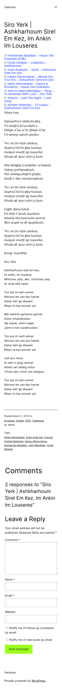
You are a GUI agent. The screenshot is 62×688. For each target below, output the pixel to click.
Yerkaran (10, 7)
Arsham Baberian (13, 441)
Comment (12, 540)
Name (10, 579)
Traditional (38, 420)
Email (9, 595)
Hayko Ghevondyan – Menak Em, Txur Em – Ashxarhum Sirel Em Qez (29, 78)
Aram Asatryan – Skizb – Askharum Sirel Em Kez (30, 71)
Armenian (9, 420)
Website (10, 612)
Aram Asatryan (34, 437)
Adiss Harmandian (14, 437)
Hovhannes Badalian (15, 445)
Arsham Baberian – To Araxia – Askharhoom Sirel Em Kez (27, 106)
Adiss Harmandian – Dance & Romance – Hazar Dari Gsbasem (27, 85)
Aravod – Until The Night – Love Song (27, 99)
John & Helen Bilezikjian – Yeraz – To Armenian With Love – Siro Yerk (29, 92)
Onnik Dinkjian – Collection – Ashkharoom (25, 64)
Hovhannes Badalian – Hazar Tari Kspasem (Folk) (29, 57)
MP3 (28, 420)
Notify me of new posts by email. (31, 639)
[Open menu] (56, 7)
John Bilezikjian (37, 445)
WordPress (38, 680)
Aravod (48, 437)
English (20, 420)
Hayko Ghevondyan (36, 441)
